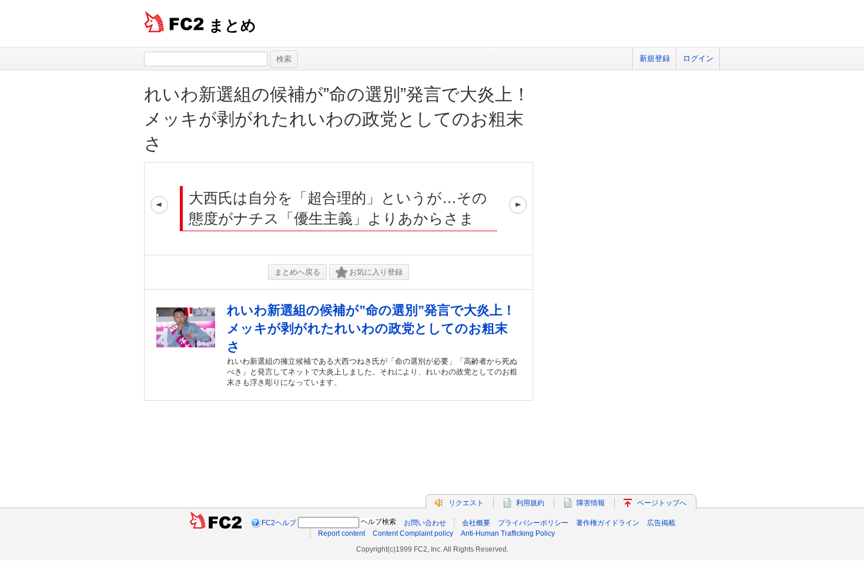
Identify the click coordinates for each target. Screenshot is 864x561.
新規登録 (654, 58)
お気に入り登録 (376, 272)
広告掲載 (661, 523)
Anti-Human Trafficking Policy (508, 533)
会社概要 (476, 523)
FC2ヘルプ (279, 523)
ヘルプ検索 (378, 521)
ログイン (698, 58)
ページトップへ (661, 503)
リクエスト (466, 503)
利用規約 (530, 503)
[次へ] (518, 209)
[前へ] (159, 209)
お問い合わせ (425, 523)
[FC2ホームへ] (215, 523)
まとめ (232, 25)
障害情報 (591, 503)
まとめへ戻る (297, 272)
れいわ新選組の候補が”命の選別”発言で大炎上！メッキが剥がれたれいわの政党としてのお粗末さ (337, 119)
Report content (341, 533)
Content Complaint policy (413, 533)
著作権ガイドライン (607, 523)
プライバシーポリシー (533, 523)
